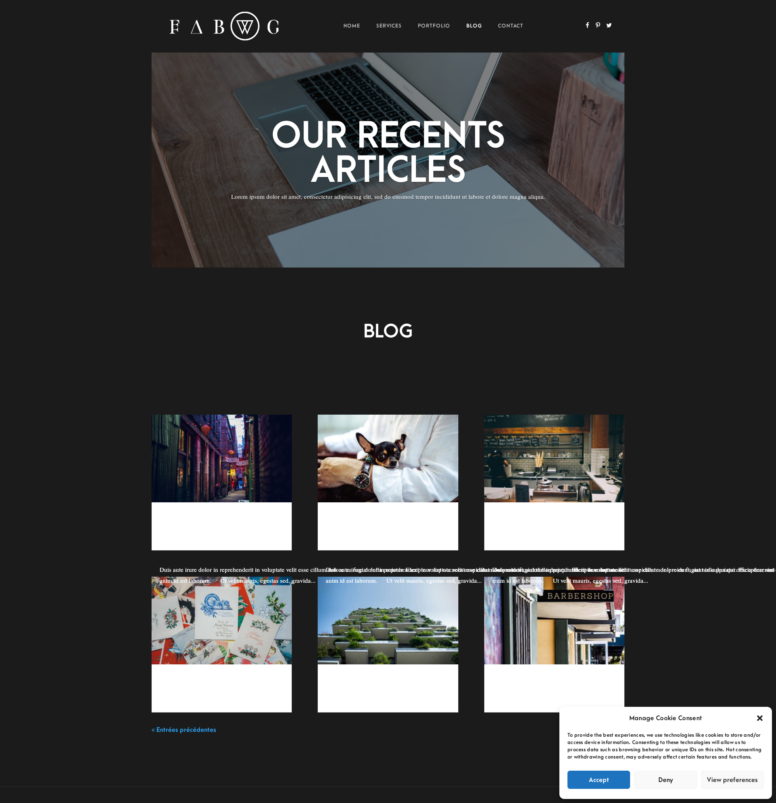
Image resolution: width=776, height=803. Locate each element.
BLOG (474, 26)
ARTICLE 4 (510, 522)
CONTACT (510, 26)
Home (352, 26)
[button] (760, 718)
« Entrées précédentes (184, 729)
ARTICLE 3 (177, 684)
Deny (665, 780)
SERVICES (389, 26)
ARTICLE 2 (343, 684)
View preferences (732, 780)
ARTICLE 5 (343, 522)
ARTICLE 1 (510, 684)
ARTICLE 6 (177, 522)
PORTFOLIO (434, 26)
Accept (599, 780)
